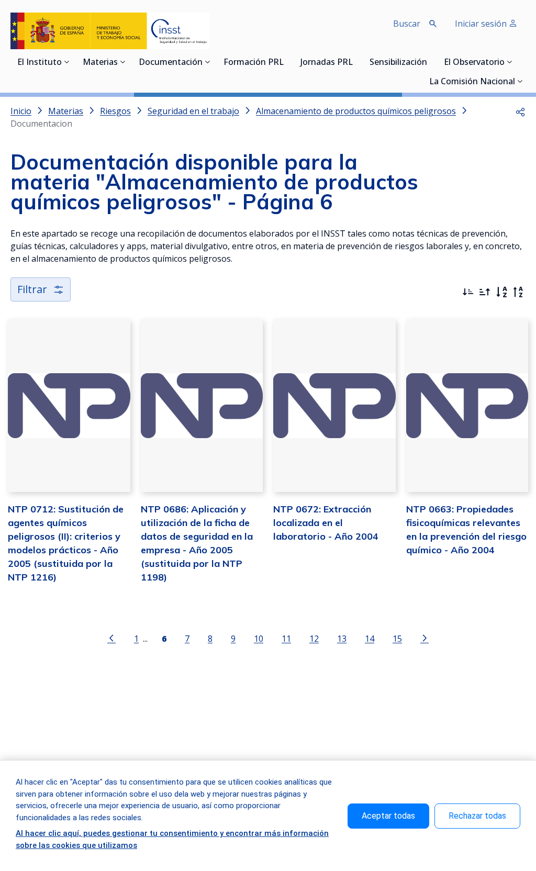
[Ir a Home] (110, 31)
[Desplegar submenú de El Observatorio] (510, 61)
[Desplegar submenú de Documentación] (208, 61)
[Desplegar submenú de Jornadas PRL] (356, 61)
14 (369, 638)
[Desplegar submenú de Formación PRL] (287, 61)
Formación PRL (254, 63)
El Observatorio (474, 63)
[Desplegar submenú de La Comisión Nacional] (520, 81)
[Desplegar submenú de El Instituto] (67, 61)
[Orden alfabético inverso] (518, 292)
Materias (100, 63)
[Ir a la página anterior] (111, 637)
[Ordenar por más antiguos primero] (484, 292)
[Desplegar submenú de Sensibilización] (430, 61)
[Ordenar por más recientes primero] (468, 292)
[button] (520, 111)
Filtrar (32, 289)
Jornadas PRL (326, 63)
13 (342, 638)
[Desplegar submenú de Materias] (123, 61)
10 (258, 638)
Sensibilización (398, 63)
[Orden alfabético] (501, 292)
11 (286, 638)
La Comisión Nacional (472, 82)
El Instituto (39, 63)
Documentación (171, 63)
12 (314, 638)
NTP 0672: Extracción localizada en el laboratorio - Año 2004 (325, 522)
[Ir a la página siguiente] (424, 637)
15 (397, 638)
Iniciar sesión (482, 23)
